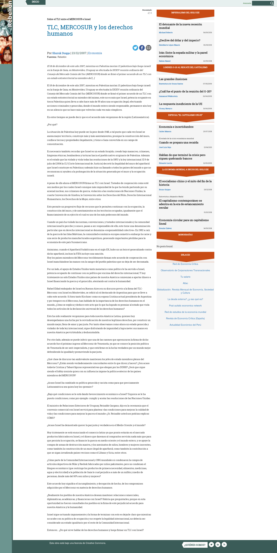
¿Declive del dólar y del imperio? (179, 40)
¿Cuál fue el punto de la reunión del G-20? (185, 91)
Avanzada (247, 3)
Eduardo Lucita (165, 163)
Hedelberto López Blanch (169, 45)
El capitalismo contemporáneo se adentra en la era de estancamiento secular (181, 204)
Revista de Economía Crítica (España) (185, 318)
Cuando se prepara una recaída (178, 142)
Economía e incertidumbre (176, 127)
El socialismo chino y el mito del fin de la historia (185, 183)
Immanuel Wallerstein (168, 96)
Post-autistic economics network (185, 305)
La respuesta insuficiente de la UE (180, 104)
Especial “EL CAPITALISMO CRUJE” (185, 115)
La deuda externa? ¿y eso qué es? (185, 299)
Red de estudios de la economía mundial (185, 311)
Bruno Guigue (165, 189)
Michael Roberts (166, 32)
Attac (185, 283)
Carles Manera (165, 131)
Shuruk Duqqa (61, 53)
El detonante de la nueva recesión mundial (180, 26)
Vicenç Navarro (165, 108)
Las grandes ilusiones (173, 79)
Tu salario (185, 276)
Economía (95, 53)
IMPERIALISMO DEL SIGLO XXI (185, 12)
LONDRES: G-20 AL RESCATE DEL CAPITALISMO (185, 67)
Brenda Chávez (165, 228)
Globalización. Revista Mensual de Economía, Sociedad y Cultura (185, 291)
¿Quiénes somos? (194, 544)
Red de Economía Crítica (185, 263)
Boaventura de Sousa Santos (171, 83)
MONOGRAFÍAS (185, 234)
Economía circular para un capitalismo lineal (184, 221)
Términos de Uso (115, 543)
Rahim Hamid (165, 61)
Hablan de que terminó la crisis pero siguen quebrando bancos (182, 156)
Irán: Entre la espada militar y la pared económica (183, 54)
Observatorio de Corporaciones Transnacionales (185, 270)
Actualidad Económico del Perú (185, 324)
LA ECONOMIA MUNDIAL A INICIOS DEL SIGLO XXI (185, 169)
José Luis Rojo (165, 147)
